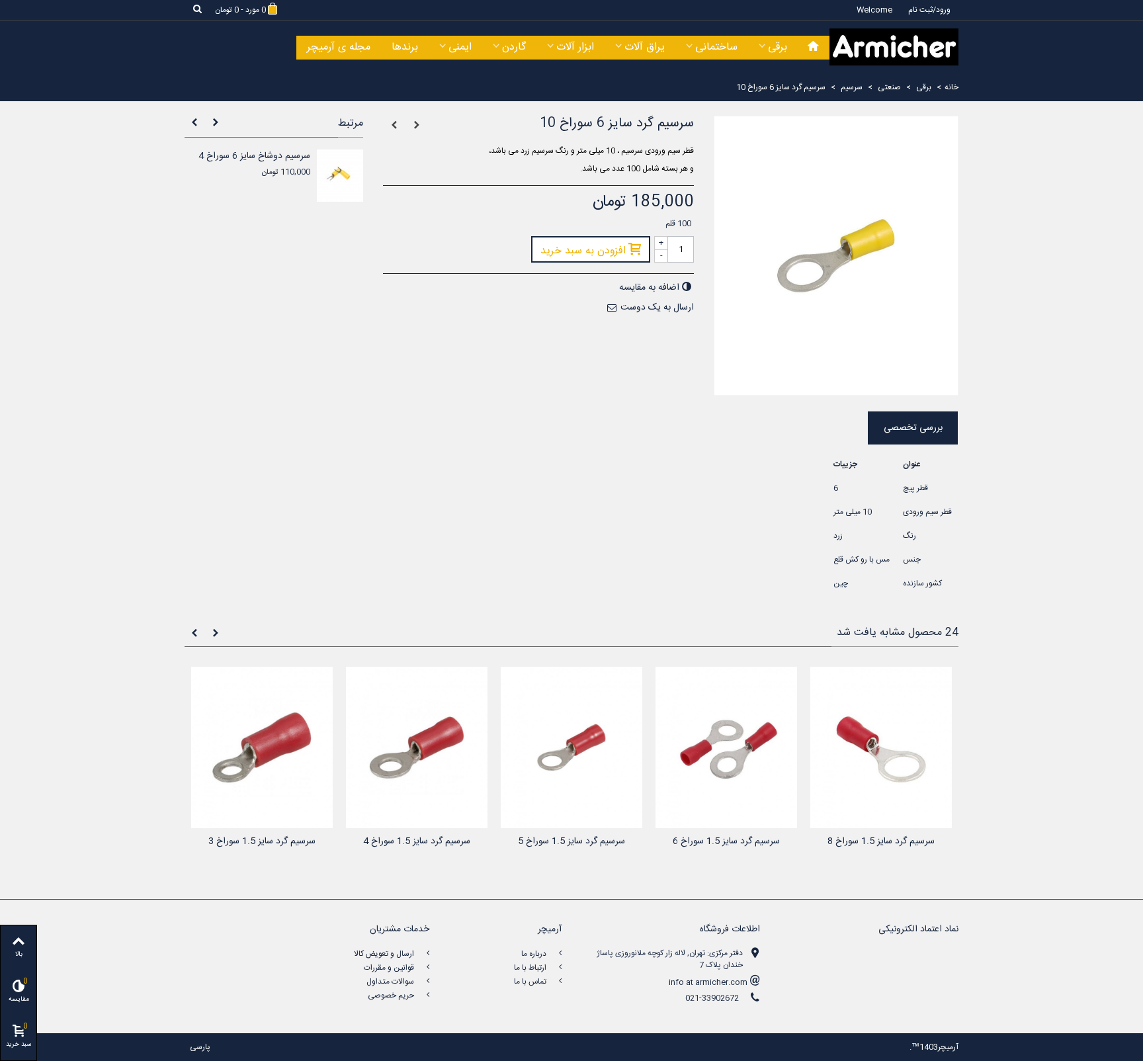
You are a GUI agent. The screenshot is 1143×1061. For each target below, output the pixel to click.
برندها (405, 47)
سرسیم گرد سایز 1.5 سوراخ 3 (262, 842)
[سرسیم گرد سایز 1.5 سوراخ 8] (881, 748)
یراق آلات (644, 47)
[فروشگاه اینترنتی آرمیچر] (893, 47)
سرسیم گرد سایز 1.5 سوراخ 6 (726, 842)
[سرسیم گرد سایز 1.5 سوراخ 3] (262, 748)
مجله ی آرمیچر (338, 47)
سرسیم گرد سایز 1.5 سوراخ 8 (881, 842)
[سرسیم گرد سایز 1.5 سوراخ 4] (416, 748)
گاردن (514, 47)
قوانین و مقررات (390, 967)
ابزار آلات (575, 47)
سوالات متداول (391, 981)
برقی (777, 47)
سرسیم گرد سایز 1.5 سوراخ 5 (571, 842)
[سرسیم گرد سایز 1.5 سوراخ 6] (726, 748)
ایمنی (460, 47)
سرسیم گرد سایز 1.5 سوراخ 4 (416, 842)
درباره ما (534, 953)
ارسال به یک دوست (657, 308)
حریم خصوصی (392, 995)
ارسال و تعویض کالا (385, 953)
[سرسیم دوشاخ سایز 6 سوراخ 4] (340, 175)
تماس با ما (531, 981)
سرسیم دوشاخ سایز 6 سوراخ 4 (254, 156)
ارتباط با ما (531, 967)
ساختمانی (716, 47)
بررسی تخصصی (913, 428)
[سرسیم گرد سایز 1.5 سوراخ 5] (571, 748)
